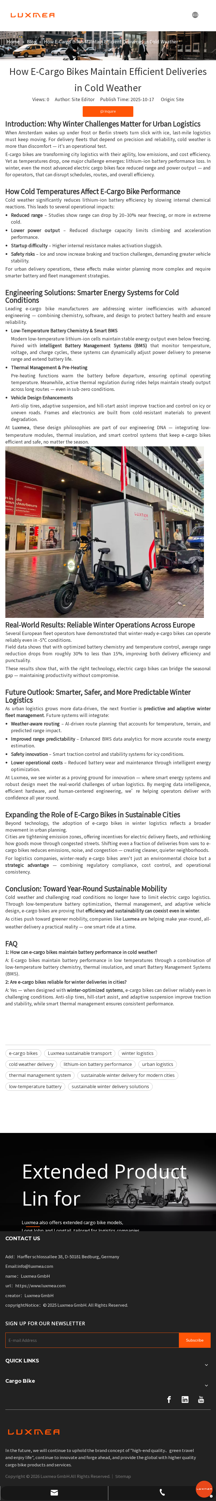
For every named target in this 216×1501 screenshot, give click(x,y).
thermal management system (40, 1075)
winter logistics (138, 1053)
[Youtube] (201, 1399)
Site (180, 99)
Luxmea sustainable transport (80, 1053)
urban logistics (157, 1064)
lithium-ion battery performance (98, 1064)
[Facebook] (169, 1399)
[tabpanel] (108, 1182)
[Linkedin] (185, 1399)
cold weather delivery (31, 1064)
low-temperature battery (35, 1086)
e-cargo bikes (23, 1053)
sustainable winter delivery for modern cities (128, 1075)
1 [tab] (33, 1226)
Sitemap (123, 1476)
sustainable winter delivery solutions (110, 1086)
